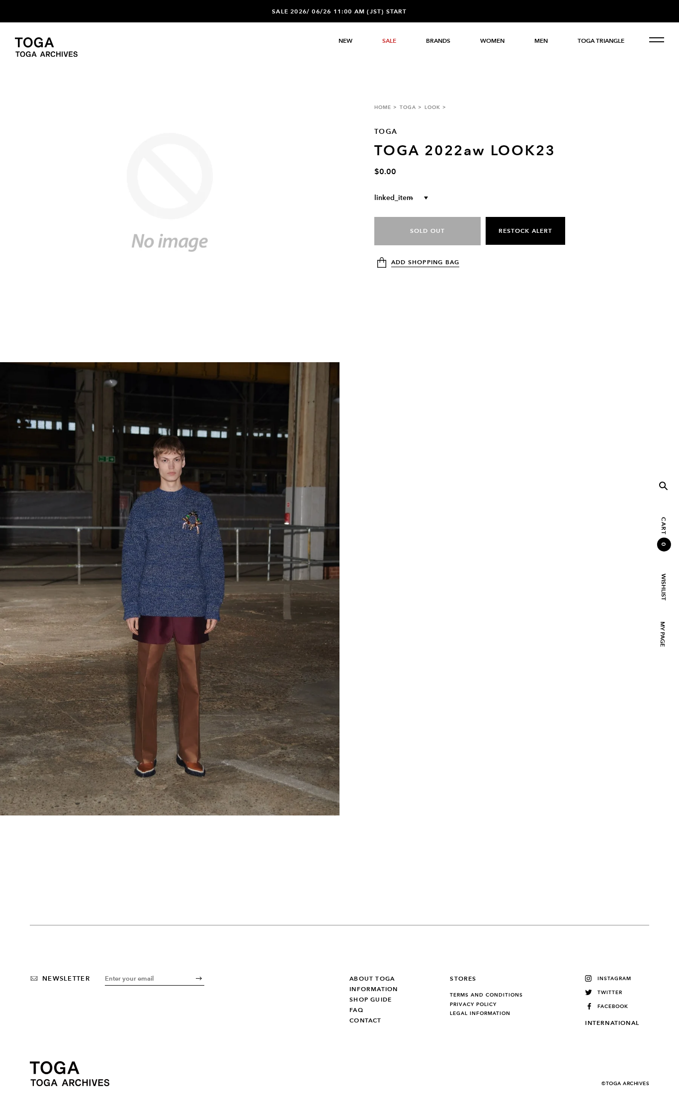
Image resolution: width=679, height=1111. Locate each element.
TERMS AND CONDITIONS (486, 995)
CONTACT (365, 1020)
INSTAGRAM (614, 978)
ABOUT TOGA (372, 978)
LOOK (432, 107)
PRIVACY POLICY (473, 1005)
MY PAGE (662, 634)
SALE (389, 40)
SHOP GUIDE (370, 999)
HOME (382, 107)
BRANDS (438, 40)
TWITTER (609, 992)
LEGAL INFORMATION (480, 1013)
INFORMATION (373, 989)
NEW (345, 40)
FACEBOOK (612, 1006)
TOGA (408, 107)
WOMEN (492, 40)
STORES (463, 978)
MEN (541, 40)
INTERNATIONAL (612, 1022)
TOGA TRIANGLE (601, 40)
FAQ (356, 1010)
